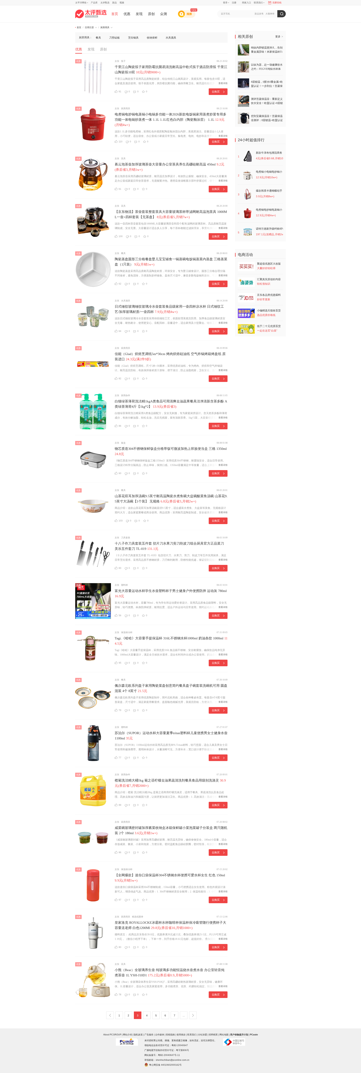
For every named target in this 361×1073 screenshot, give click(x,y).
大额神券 (270, 13)
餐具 (98, 37)
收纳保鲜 (152, 37)
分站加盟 (202, 1034)
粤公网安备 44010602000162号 (165, 1065)
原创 (151, 14)
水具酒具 (171, 37)
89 (120, 805)
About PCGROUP (112, 1034)
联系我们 (191, 1034)
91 (120, 91)
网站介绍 (127, 1034)
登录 (225, 2)
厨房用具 (104, 27)
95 (120, 663)
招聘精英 (213, 1034)
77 (120, 757)
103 (121, 520)
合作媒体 (159, 1034)
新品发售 (259, 13)
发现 (139, 14)
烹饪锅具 (133, 37)
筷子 (123, 61)
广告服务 (148, 1034)
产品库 (94, 2)
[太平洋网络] (127, 1040)
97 (120, 899)
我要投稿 (276, 2)
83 (120, 568)
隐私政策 (138, 1034)
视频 (122, 2)
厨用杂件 (125, 395)
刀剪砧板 (114, 37)
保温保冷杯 (126, 632)
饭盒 (123, 443)
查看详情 (223, 83)
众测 (163, 14)
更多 (279, 36)
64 (120, 331)
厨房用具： (85, 37)
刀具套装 (125, 537)
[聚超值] (91, 14)
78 (120, 994)
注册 (234, 2)
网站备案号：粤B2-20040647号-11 (162, 1055)
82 (120, 378)
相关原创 (245, 36)
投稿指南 (170, 1034)
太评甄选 (104, 2)
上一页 (110, 1015)
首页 (114, 14)
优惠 (127, 14)
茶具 (123, 158)
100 (121, 236)
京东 (117, 61)
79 (120, 710)
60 (120, 473)
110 (120, 141)
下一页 (193, 1015)
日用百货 (89, 27)
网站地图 (223, 1034)
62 (120, 283)
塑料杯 (124, 585)
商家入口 (246, 2)
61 (120, 189)
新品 (114, 2)
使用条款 (181, 1034)
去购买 (216, 91)
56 (120, 615)
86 (120, 426)
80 (120, 947)
